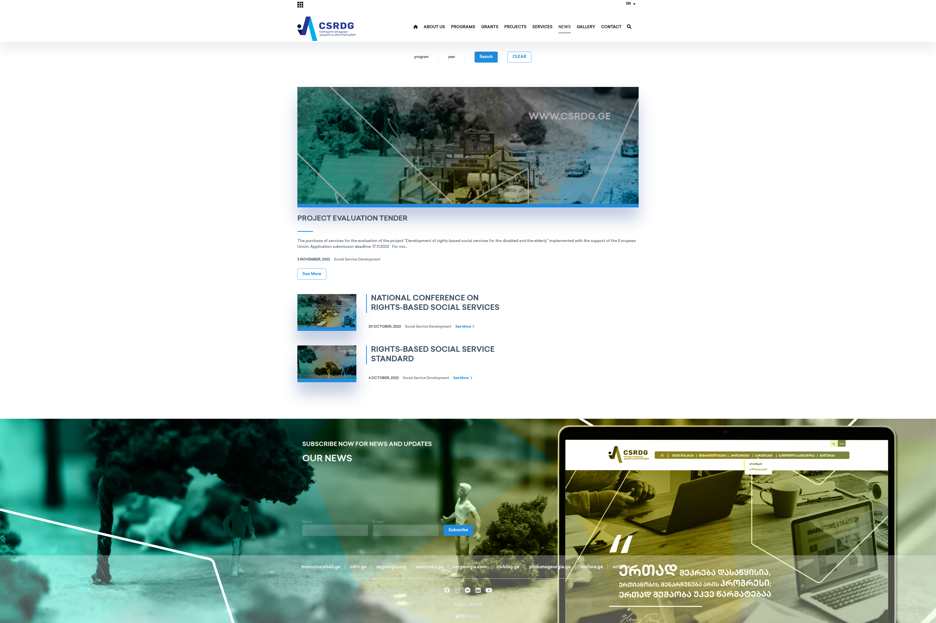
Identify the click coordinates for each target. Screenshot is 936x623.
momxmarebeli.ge (320, 567)
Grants (489, 27)
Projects (515, 27)
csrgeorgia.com (470, 567)
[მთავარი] (415, 29)
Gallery (586, 27)
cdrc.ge (358, 567)
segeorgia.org (391, 567)
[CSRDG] (326, 21)
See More (311, 274)
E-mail (378, 522)
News (564, 27)
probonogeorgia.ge (550, 567)
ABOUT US (434, 27)
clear (519, 57)
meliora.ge (591, 567)
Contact (611, 27)
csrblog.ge (508, 567)
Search (486, 57)
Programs (463, 27)
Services (542, 27)
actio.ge (621, 567)
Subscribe (458, 530)
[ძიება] (629, 27)
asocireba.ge (429, 567)
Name (307, 522)
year (451, 57)
